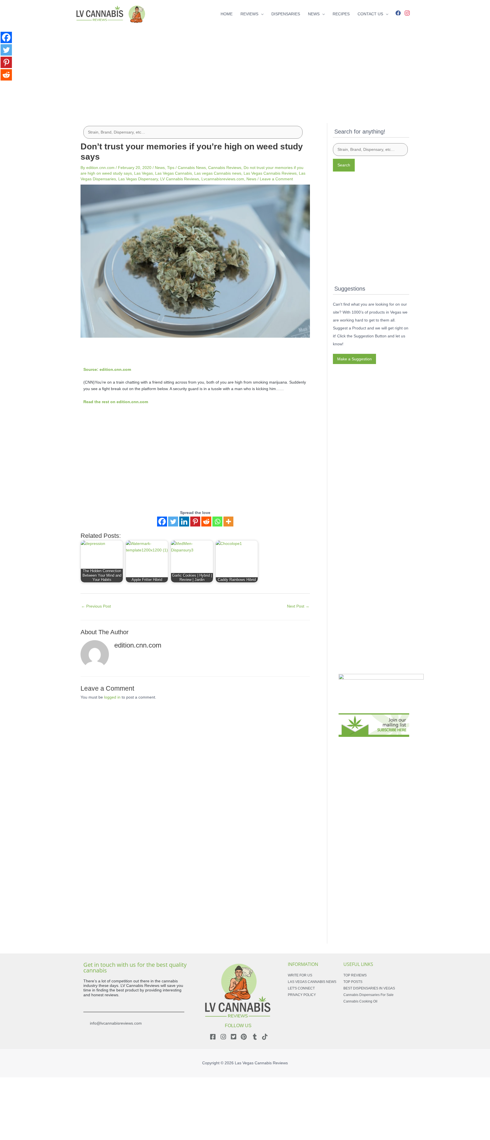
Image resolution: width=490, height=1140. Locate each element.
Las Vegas (143, 173)
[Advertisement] (245, 67)
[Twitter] (173, 521)
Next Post (298, 606)
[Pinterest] (195, 521)
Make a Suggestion (354, 359)
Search (343, 165)
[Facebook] (398, 12)
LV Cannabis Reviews (179, 179)
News (160, 167)
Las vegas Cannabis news (217, 173)
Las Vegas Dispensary (138, 179)
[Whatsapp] (217, 521)
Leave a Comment (276, 179)
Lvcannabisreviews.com (222, 179)
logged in (112, 697)
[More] (228, 521)
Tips (170, 167)
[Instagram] (407, 12)
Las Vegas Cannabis (173, 173)
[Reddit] (206, 521)
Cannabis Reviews (224, 167)
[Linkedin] (184, 521)
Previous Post (96, 606)
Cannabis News (192, 167)
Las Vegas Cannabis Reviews (270, 173)
